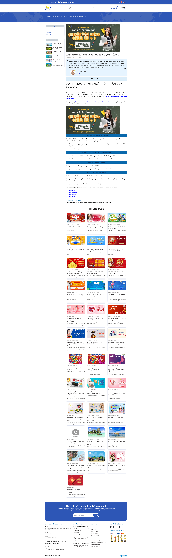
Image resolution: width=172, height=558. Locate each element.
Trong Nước (48, 29)
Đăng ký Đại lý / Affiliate (96, 535)
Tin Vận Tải (48, 34)
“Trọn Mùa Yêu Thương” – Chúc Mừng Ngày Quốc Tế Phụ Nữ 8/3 (95, 319)
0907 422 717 (53, 537)
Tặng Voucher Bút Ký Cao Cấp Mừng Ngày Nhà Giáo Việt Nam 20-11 (75, 344)
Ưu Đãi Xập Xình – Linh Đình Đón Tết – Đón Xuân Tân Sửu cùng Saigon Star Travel (95, 369)
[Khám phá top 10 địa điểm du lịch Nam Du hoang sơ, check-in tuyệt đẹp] (49, 56)
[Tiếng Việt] (122, 2)
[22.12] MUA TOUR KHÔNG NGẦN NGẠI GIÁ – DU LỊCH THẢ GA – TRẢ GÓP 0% (116, 296)
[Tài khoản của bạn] (114, 8)
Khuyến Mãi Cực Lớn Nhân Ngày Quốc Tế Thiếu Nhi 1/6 (116, 418)
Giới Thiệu (91, 2)
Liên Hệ (118, 2)
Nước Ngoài (48, 32)
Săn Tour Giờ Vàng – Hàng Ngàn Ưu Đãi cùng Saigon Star (117, 319)
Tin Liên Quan (96, 208)
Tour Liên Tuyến (87, 8)
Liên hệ (92, 527)
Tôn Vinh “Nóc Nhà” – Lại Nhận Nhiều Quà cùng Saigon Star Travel (117, 343)
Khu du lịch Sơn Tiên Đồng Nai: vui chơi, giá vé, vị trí (57, 64)
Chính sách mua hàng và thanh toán (98, 542)
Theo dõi (96, 515)
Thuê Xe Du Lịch (97, 8)
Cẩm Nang (98, 2)
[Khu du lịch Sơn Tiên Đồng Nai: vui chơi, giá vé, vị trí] (49, 65)
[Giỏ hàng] (116, 8)
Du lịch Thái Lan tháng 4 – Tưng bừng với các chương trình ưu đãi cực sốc (95, 443)
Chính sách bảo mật (95, 538)
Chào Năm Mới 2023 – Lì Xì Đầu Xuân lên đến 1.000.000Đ (116, 250)
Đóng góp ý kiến (94, 531)
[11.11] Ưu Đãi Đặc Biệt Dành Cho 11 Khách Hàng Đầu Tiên (95, 295)
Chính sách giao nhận (95, 544)
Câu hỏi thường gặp (95, 549)
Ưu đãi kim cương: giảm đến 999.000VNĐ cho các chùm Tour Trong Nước (75, 491)
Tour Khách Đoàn (77, 8)
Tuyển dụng (93, 529)
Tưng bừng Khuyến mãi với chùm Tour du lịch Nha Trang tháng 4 (116, 442)
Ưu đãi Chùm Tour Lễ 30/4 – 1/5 (74, 227)
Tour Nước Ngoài (67, 8)
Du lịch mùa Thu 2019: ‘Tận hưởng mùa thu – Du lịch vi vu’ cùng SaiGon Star (75, 419)
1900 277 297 (47, 537)
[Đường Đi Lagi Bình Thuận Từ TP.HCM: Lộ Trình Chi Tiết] (49, 44)
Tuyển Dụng (111, 2)
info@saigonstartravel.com (50, 533)
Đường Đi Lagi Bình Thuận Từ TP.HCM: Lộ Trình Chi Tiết (57, 44)
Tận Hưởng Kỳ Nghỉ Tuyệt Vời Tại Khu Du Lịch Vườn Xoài (57, 52)
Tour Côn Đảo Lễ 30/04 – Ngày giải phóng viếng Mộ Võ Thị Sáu (75, 442)
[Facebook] (111, 527)
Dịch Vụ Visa (105, 8)
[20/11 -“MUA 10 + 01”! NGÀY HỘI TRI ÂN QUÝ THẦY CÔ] (76, 218)
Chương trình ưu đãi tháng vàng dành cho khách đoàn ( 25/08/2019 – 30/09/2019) (96, 419)
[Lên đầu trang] (169, 553)
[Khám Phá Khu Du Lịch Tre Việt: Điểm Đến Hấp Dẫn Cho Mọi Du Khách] (49, 48)
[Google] (119, 527)
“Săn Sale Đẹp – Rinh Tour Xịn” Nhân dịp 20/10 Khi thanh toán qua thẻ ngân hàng (75, 320)
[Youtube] (114, 527)
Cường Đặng (82, 71)
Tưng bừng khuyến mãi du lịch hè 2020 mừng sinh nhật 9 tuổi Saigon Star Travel (75, 393)
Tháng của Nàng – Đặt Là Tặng (95, 227)
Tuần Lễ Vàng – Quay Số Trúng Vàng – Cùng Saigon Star (74, 272)
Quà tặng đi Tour (94, 533)
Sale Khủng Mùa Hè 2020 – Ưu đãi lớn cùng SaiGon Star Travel (95, 392)
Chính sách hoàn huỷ (95, 540)
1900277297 (124, 8)
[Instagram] (116, 527)
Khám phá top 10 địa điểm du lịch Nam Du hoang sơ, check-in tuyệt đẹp (58, 56)
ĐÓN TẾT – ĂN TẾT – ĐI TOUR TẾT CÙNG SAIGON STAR (95, 272)
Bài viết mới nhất (51, 40)
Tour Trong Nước (57, 8)
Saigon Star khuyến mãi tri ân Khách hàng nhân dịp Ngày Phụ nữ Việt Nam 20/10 (117, 369)
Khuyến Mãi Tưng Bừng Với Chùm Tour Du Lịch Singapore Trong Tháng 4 (75, 467)
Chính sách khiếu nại (95, 546)
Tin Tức (104, 2)
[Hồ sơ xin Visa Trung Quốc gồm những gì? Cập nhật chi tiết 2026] (49, 60)
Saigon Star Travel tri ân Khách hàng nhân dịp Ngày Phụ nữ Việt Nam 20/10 (116, 393)
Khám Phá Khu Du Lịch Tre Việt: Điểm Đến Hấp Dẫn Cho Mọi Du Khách (57, 48)
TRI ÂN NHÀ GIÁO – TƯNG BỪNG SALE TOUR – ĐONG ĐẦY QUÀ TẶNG (76, 295)
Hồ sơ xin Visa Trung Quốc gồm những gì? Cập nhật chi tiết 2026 (57, 60)
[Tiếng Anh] (124, 2)
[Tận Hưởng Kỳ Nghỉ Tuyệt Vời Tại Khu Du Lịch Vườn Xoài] (49, 52)
